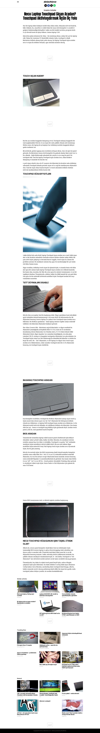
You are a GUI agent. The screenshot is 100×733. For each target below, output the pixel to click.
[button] (18, 1)
